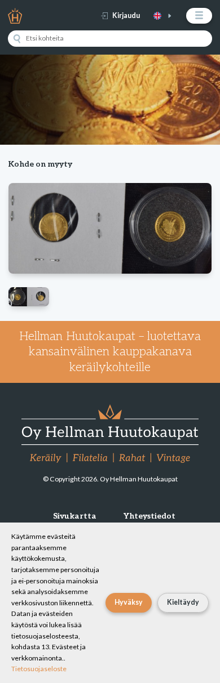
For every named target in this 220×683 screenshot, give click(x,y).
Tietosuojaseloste (39, 668)
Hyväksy (129, 602)
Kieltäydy (183, 602)
